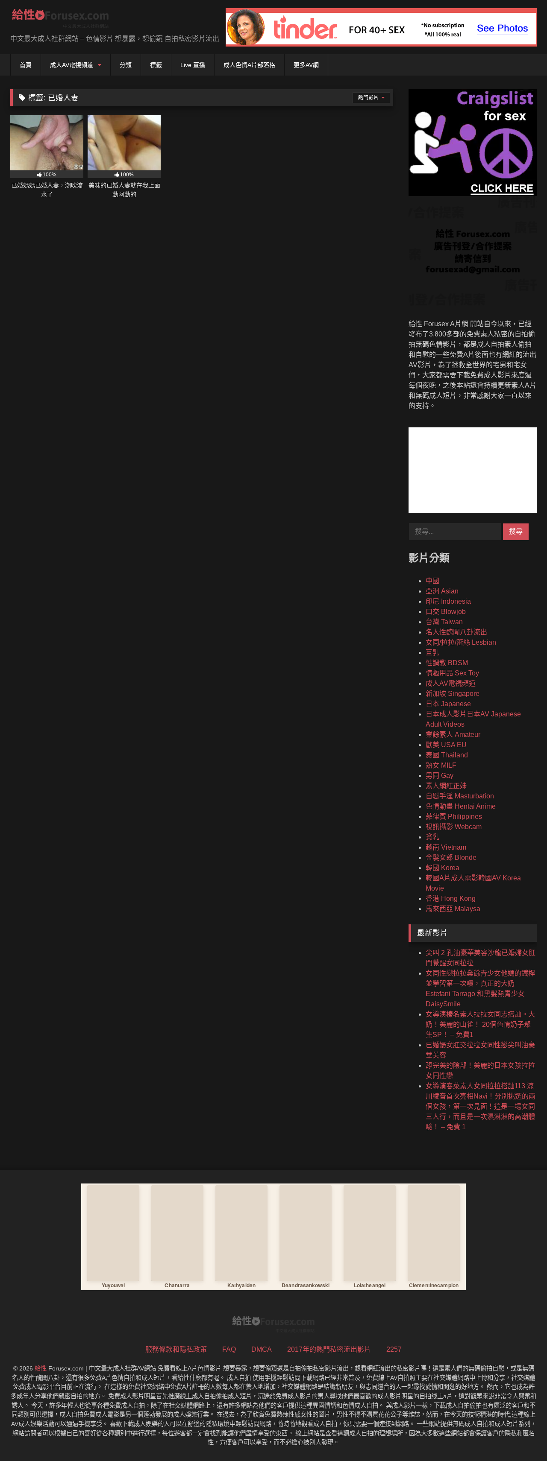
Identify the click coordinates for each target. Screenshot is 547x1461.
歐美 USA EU (446, 744)
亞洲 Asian (442, 591)
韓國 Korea (442, 867)
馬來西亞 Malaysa (453, 908)
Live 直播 (192, 64)
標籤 (156, 64)
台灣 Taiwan (444, 621)
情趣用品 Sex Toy (452, 673)
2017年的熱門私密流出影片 (329, 1349)
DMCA (261, 1349)
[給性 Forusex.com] (60, 20)
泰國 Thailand (447, 755)
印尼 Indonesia (448, 601)
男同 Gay (439, 775)
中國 (432, 580)
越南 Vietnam (446, 847)
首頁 (26, 64)
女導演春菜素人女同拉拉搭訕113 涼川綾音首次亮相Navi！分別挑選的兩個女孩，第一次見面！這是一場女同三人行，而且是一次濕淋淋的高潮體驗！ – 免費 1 (480, 1106)
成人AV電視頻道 (71, 64)
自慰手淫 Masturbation (460, 796)
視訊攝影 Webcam (454, 826)
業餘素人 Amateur (453, 734)
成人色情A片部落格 (249, 64)
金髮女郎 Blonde (451, 857)
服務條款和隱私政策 (176, 1349)
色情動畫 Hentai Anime (461, 806)
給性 (41, 1368)
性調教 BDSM (447, 662)
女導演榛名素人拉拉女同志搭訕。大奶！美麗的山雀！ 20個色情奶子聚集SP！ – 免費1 (480, 1024)
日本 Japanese (448, 703)
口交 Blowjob (446, 611)
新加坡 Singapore (452, 693)
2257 (394, 1349)
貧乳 (432, 837)
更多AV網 (306, 64)
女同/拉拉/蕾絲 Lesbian (461, 642)
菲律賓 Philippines (454, 816)
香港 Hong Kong (451, 898)
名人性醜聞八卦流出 (456, 632)
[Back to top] (520, 1435)
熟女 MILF (441, 765)
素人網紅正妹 (446, 785)
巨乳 (432, 652)
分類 (126, 64)
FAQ (229, 1349)
